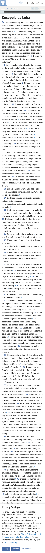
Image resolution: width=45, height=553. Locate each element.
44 (29, 442)
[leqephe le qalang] (3, 3)
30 (18, 285)
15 (15, 137)
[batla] (42, 3)
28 (15, 270)
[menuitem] (3, 3)
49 (3, 494)
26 (5, 252)
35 (21, 328)
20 (5, 189)
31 (5, 294)
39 (5, 385)
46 (5, 470)
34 (35, 312)
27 (5, 264)
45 (12, 451)
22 (5, 210)
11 (25, 110)
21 (5, 198)
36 (19, 346)
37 (5, 355)
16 (15, 143)
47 (23, 473)
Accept (6, 548)
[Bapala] (1, 12)
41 (18, 403)
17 (5, 152)
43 (5, 436)
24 (5, 234)
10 (13, 104)
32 (5, 300)
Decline (15, 548)
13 (11, 122)
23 (3, 219)
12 (5, 116)
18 (29, 170)
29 (33, 276)
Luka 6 (12, 8)
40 (27, 394)
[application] (22, 12)
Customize (26, 548)
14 (29, 128)
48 (18, 479)
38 (24, 367)
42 (9, 412)
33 (15, 306)
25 (5, 240)
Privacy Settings (11, 542)
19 (13, 176)
